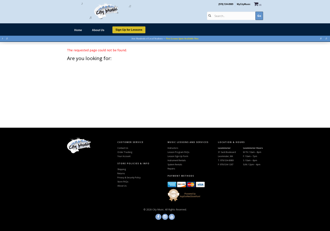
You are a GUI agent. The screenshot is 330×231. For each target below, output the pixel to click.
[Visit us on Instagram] (165, 217)
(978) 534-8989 (225, 4)
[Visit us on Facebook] (158, 217)
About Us (100, 31)
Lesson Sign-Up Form (178, 156)
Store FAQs (122, 181)
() (260, 4)
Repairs (171, 168)
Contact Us (122, 148)
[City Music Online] (106, 11)
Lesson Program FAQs (178, 152)
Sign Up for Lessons (129, 29)
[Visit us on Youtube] (172, 217)
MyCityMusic (243, 4)
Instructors (173, 148)
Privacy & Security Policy (129, 177)
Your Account (123, 156)
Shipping (121, 169)
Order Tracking (124, 152)
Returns (121, 173)
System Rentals (175, 164)
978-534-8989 (227, 160)
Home (79, 31)
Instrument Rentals (177, 160)
